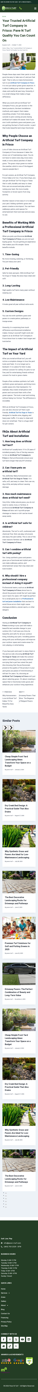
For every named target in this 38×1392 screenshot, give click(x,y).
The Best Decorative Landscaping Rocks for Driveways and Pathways (16, 900)
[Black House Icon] (3, 1346)
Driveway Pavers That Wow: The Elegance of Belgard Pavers (27, 696)
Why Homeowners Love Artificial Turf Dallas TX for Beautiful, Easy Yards (9, 699)
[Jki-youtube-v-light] (22, 1339)
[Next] (11, 727)
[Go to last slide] (5, 727)
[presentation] (19, 741)
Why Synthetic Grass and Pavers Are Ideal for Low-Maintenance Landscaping (17, 854)
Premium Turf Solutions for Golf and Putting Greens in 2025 (18, 946)
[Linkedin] (28, 1339)
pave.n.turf (7, 45)
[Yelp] (16, 1339)
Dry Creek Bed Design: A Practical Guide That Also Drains (17, 808)
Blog (4, 16)
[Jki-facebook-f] (3, 1339)
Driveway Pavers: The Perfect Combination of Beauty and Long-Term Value (19, 992)
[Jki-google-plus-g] (16, 1346)
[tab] (6, 1198)
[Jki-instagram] (9, 1339)
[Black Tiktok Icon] (9, 1346)
